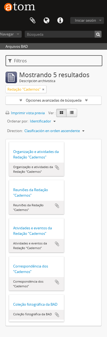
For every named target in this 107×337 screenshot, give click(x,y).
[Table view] (71, 113)
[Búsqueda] (98, 34)
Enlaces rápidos (60, 20)
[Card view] (61, 113)
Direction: (15, 130)
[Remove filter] (43, 89)
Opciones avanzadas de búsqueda (53, 100)
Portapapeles (33, 20)
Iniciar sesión (85, 20)
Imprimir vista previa (27, 112)
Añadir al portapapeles (57, 167)
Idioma (46, 20)
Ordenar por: (17, 121)
